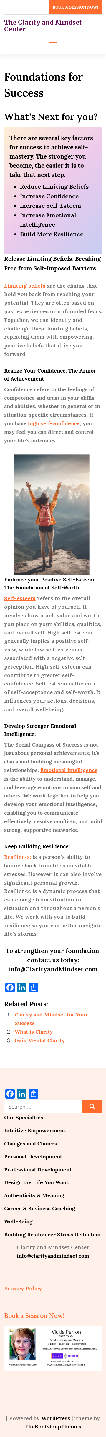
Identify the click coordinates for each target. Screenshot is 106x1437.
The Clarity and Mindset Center (43, 26)
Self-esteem (20, 598)
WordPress (55, 1418)
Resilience (18, 856)
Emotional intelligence (68, 770)
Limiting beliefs (25, 285)
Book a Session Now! (75, 7)
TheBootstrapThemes (53, 1426)
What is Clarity (34, 1031)
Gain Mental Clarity (40, 1040)
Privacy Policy (23, 1288)
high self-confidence (54, 423)
